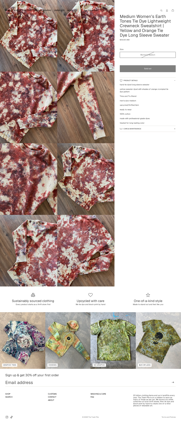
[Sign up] (173, 382)
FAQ (92, 397)
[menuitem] (70, 10)
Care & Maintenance (132, 129)
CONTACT (52, 397)
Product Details (130, 80)
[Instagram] (6, 417)
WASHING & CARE (98, 394)
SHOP (7, 394)
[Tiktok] (11, 417)
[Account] (167, 10)
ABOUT (51, 400)
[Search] (161, 10)
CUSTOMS (52, 394)
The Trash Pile (93, 417)
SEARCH (9, 397)
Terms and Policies (169, 417)
